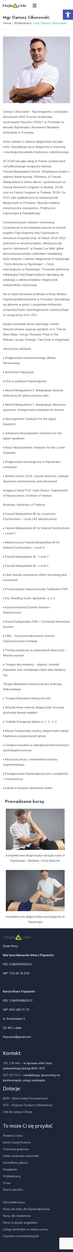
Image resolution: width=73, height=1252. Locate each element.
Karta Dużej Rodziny (17, 1142)
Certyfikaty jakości (15, 1162)
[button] (68, 15)
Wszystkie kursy (14, 1202)
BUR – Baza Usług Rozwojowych (25, 1098)
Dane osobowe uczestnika (21, 1156)
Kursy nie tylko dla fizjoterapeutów (26, 1209)
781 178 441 (11, 1063)
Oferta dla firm (13, 1190)
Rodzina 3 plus (13, 1135)
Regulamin (10, 1169)
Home (7, 23)
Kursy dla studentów (17, 1216)
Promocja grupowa (16, 1149)
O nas (7, 1183)
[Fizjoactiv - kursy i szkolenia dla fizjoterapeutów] (14, 6)
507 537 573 (11, 1075)
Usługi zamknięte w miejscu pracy (25, 1229)
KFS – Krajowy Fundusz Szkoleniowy (28, 1105)
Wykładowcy (23, 23)
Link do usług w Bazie (17, 1112)
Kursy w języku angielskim (20, 1222)
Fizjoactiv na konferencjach (21, 1236)
